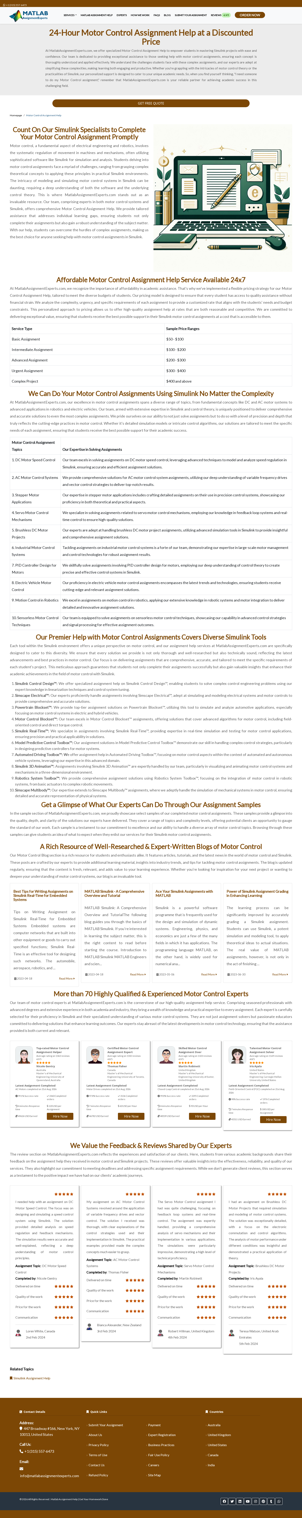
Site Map (154, 1475)
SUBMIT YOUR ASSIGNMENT (191, 15)
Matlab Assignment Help (97, 15)
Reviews (220, 15)
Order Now (250, 15)
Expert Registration (162, 1435)
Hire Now (60, 1116)
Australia (214, 1425)
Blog (167, 15)
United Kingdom (219, 1435)
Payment (154, 1425)
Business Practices (161, 1445)
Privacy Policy (99, 1445)
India (211, 1465)
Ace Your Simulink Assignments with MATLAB (184, 893)
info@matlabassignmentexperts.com (49, 1475)
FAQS (157, 15)
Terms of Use (98, 1455)
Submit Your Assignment (106, 1425)
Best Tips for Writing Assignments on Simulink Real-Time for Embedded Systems (43, 895)
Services (69, 15)
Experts (122, 15)
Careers (153, 1465)
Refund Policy (98, 1475)
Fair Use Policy (158, 1455)
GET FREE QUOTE (151, 103)
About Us (95, 1435)
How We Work (140, 15)
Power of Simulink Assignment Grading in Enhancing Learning (257, 893)
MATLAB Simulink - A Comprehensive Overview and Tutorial (114, 893)
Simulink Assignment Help (31, 1378)
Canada (213, 1455)
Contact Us (97, 1465)
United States (217, 1445)
